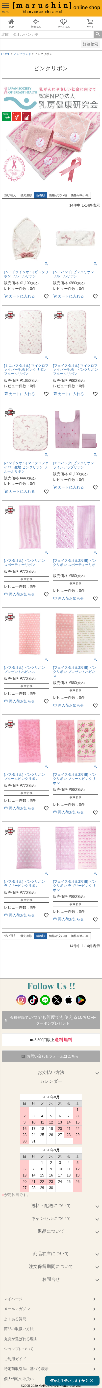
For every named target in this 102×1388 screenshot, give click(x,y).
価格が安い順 (58, 195)
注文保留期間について (51, 1266)
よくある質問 (15, 1319)
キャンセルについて (51, 1218)
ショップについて (19, 1349)
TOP (11, 26)
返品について (51, 1231)
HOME (5, 54)
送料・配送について (51, 1205)
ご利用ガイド (15, 1359)
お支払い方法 (51, 1072)
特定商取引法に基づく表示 (26, 1369)
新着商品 (36, 26)
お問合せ (51, 1279)
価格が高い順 (80, 195)
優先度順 (26, 195)
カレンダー (51, 1081)
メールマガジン (17, 1309)
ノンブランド (22, 54)
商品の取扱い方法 (19, 1329)
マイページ (13, 1299)
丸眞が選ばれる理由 (20, 1339)
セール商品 (63, 26)
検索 (98, 34)
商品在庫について (51, 1253)
